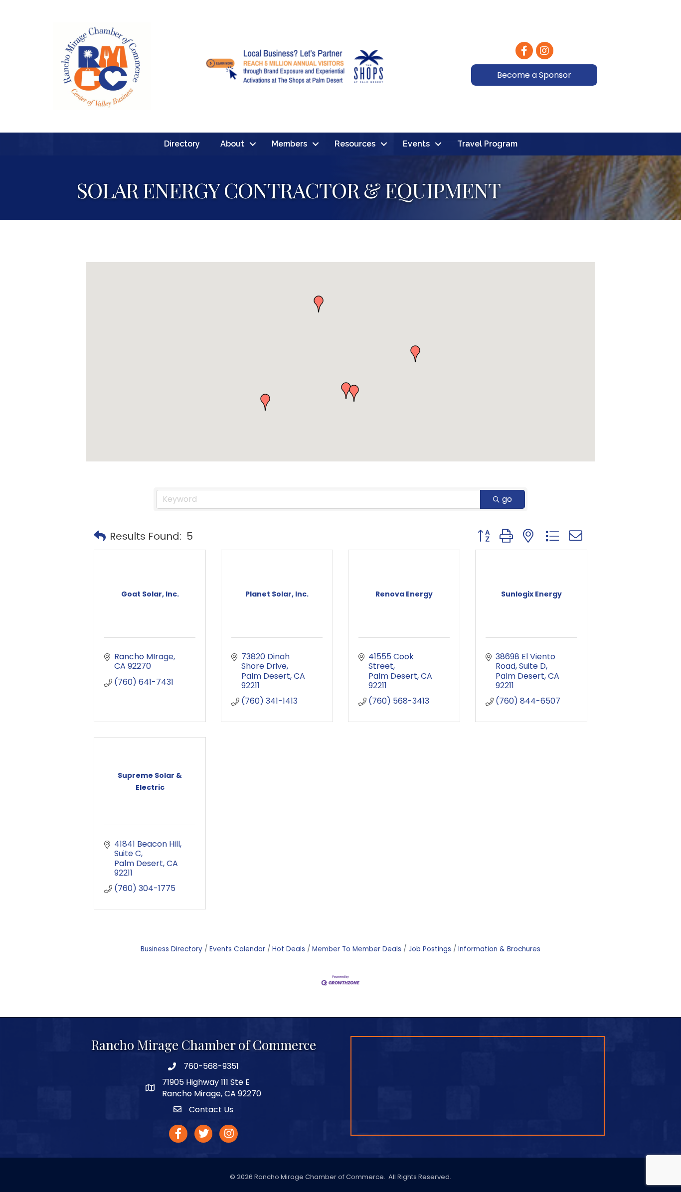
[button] (346, 390)
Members (289, 144)
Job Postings (429, 949)
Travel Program (487, 144)
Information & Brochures (499, 949)
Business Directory (171, 949)
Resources (355, 144)
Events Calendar (237, 949)
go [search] (507, 499)
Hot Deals (288, 949)
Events (416, 144)
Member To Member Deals (356, 949)
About (232, 144)
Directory (182, 144)
